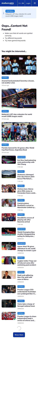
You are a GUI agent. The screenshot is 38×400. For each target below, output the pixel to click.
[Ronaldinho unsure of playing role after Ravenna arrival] (9, 217)
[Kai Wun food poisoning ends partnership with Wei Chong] (9, 160)
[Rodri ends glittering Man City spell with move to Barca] (9, 275)
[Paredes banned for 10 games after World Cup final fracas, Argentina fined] (19, 132)
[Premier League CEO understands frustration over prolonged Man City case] (9, 289)
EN (23, 3)
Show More (19, 335)
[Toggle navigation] (35, 3)
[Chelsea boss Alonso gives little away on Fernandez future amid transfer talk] (9, 188)
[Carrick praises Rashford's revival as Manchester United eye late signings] (9, 203)
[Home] (8, 3)
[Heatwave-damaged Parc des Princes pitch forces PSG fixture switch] (9, 174)
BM (20, 3)
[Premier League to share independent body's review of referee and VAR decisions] (9, 316)
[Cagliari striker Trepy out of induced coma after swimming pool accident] (9, 260)
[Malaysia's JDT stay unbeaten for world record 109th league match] (19, 98)
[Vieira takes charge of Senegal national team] (9, 304)
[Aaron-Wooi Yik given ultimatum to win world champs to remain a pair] (9, 246)
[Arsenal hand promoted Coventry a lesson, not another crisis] (19, 65)
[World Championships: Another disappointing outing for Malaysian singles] (9, 232)
